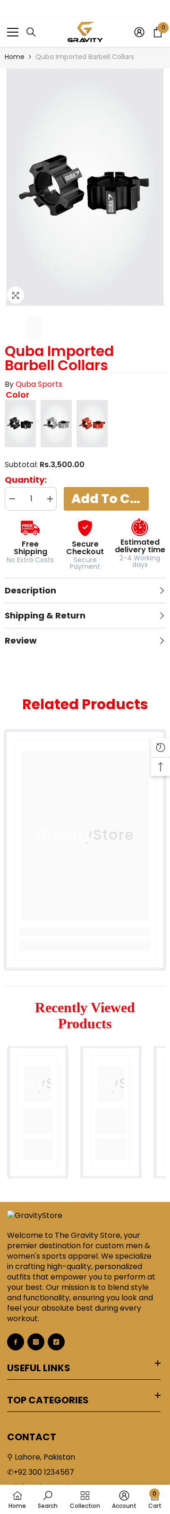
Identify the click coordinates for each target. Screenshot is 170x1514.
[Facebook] (15, 1341)
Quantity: (26, 480)
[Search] (31, 32)
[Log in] (139, 32)
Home (15, 56)
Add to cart (110, 498)
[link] (85, 931)
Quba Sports (39, 384)
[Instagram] (35, 1341)
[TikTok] (56, 1341)
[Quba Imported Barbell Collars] (20, 423)
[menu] (12, 32)
